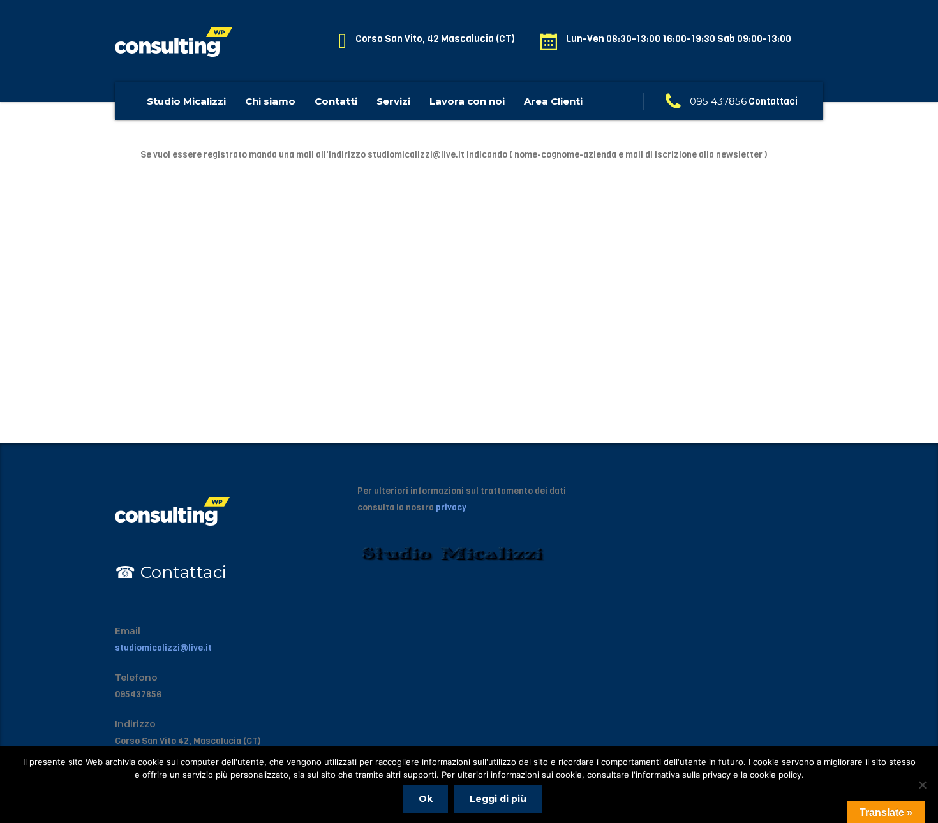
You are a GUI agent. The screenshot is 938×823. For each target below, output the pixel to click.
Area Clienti (553, 101)
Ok (426, 798)
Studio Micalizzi (186, 101)
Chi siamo (270, 101)
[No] (922, 784)
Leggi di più (498, 798)
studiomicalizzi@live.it (163, 648)
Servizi (393, 101)
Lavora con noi (467, 101)
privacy (451, 507)
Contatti (336, 101)
